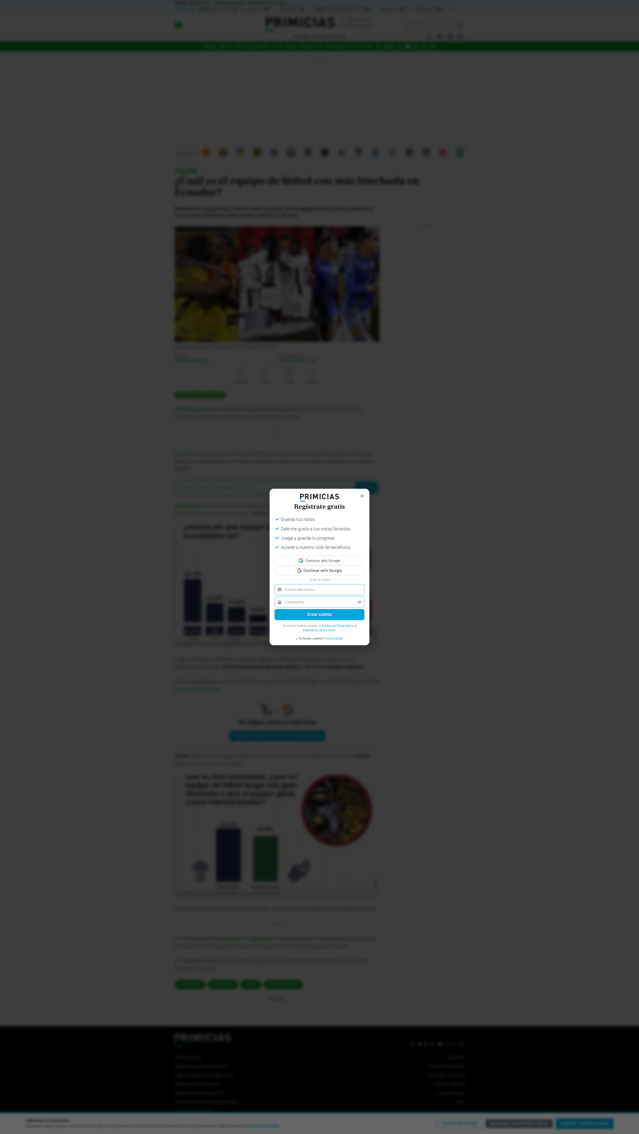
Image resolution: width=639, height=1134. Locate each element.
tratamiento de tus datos (319, 626)
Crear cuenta (319, 610)
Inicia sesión (334, 634)
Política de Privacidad (336, 621)
